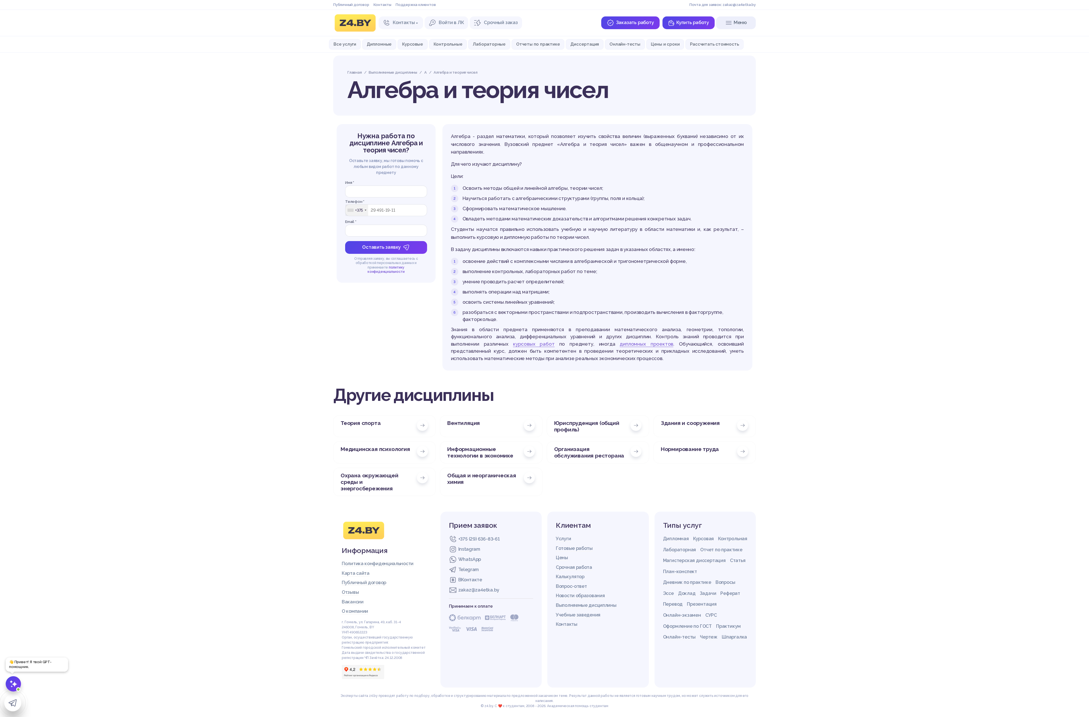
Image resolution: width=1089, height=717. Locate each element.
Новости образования (580, 595)
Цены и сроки (665, 44)
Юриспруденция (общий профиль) (586, 426)
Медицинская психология (375, 449)
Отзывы (350, 592)
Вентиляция (463, 423)
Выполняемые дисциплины (586, 605)
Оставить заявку (381, 247)
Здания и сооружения (690, 423)
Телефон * (354, 201)
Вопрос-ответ (571, 586)
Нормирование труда (690, 449)
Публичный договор (351, 5)
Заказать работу (635, 22)
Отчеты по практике (538, 44)
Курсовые (412, 44)
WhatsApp (469, 559)
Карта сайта (356, 573)
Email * (350, 222)
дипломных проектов (646, 344)
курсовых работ (534, 344)
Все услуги (345, 44)
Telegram (468, 569)
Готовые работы (574, 548)
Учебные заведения (578, 615)
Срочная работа (574, 567)
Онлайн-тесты (624, 44)
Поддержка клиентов (416, 5)
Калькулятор (570, 576)
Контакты (382, 5)
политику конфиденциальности (386, 269)
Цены (562, 557)
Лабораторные (489, 44)
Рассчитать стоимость (714, 44)
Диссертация (584, 44)
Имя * (349, 182)
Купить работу (692, 22)
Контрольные (448, 44)
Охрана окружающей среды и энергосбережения (369, 482)
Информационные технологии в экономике (480, 452)
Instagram (469, 549)
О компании (355, 611)
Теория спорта (361, 423)
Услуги (563, 538)
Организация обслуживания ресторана (589, 452)
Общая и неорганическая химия (481, 478)
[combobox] (356, 210)
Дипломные (379, 44)
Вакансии (353, 602)
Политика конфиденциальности (377, 563)
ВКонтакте (470, 579)
